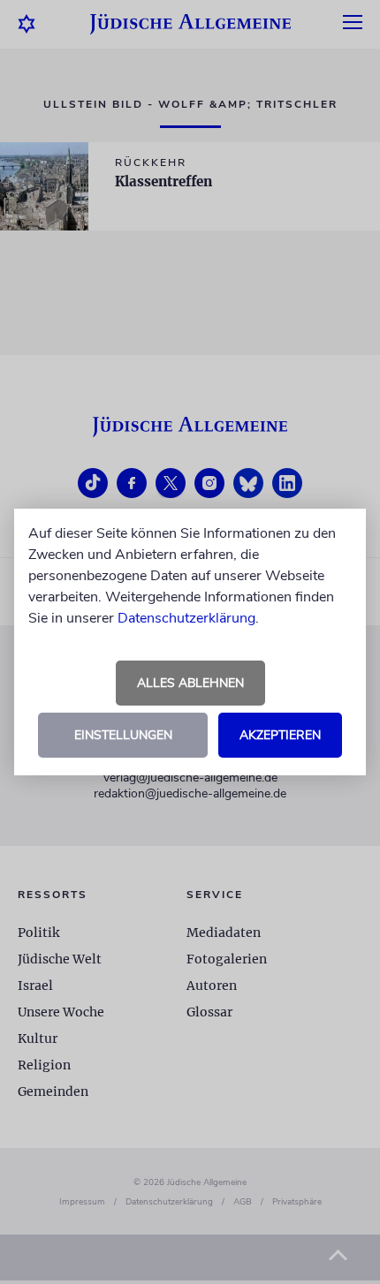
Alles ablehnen (190, 683)
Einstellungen (123, 735)
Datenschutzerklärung (186, 618)
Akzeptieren (280, 735)
